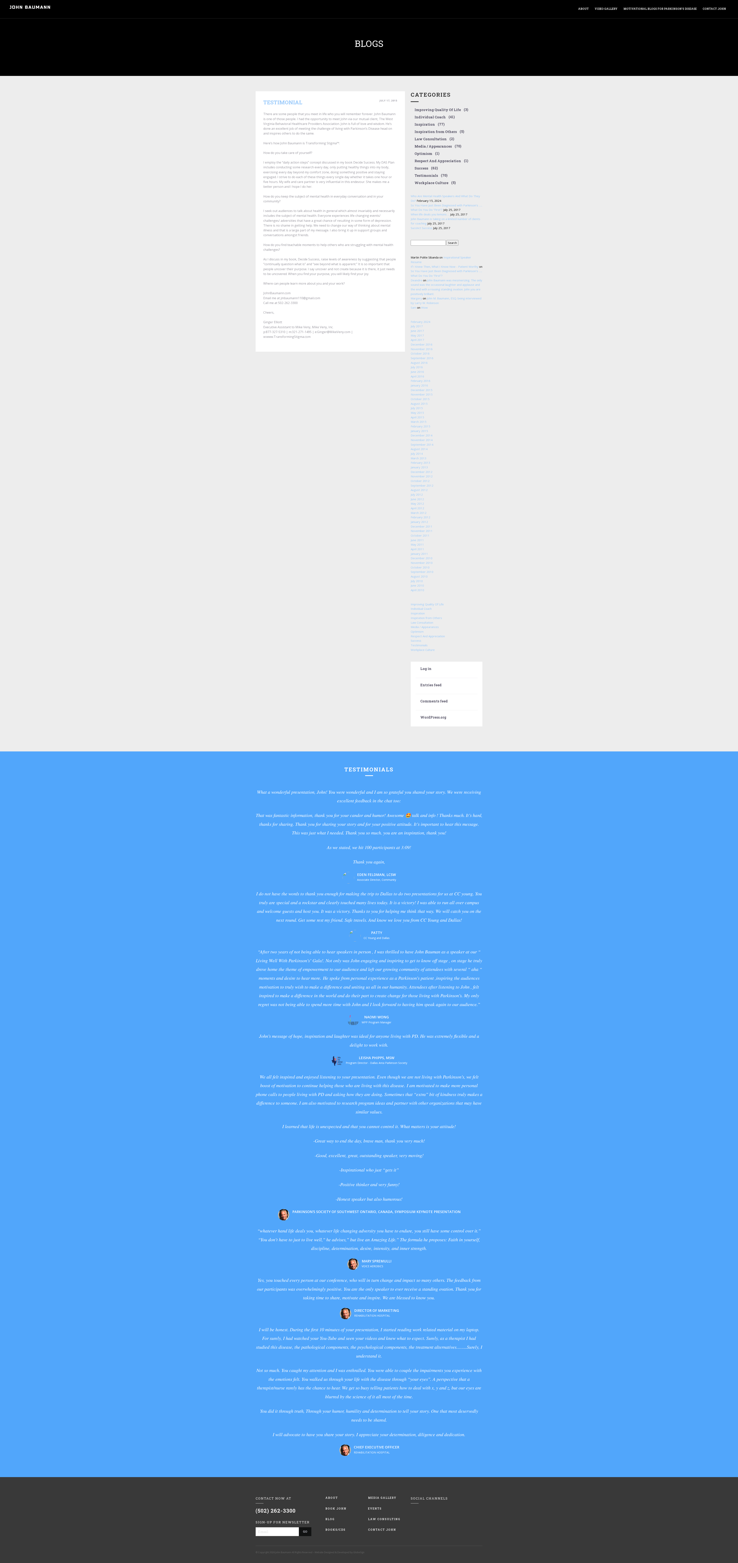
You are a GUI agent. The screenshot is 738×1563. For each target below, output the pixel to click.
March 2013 (418, 458)
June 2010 (417, 585)
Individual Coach (430, 117)
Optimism (423, 154)
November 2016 (422, 349)
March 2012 (418, 513)
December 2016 (421, 344)
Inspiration (425, 124)
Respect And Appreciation (438, 161)
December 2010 (421, 558)
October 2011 (420, 535)
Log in (425, 668)
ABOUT (583, 9)
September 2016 (422, 358)
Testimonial (282, 102)
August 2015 (419, 403)
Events (375, 1508)
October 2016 (420, 353)
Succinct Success (421, 228)
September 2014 (422, 444)
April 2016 (417, 376)
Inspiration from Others (436, 132)
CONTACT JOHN (714, 9)
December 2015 (421, 390)
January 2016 (419, 385)
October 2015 (420, 399)
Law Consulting (384, 1519)
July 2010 (417, 581)
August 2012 (419, 490)
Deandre (416, 280)
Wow (424, 307)
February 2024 (420, 322)
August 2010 (419, 576)
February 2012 (420, 517)
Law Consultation (431, 139)
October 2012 (420, 481)
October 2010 (420, 567)
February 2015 (420, 426)
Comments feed (434, 701)
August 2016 (419, 363)
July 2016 (417, 367)
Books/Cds (335, 1529)
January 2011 (419, 554)
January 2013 (419, 467)
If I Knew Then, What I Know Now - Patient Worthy (444, 266)
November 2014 (422, 440)
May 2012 (417, 503)
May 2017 (417, 335)
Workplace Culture (431, 183)
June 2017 (417, 331)
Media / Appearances (433, 146)
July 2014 (417, 453)
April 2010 (417, 590)
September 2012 (422, 485)
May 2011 (417, 544)
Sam (413, 307)
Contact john (382, 1529)
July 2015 (417, 408)
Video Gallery (606, 9)
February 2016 (420, 381)
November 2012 (422, 476)
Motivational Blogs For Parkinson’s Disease (660, 9)
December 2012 (421, 472)
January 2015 (419, 431)
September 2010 (422, 572)
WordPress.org (433, 717)
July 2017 (417, 326)
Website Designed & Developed (332, 1552)
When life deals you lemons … (430, 214)
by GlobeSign (357, 1552)
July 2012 (417, 494)
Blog (330, 1519)
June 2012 (417, 499)
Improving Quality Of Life (438, 110)
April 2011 (417, 549)
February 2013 (420, 462)
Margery (416, 298)
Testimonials (426, 176)
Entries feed (431, 685)
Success (421, 168)
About (331, 1497)
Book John (336, 1508)
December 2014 (421, 435)
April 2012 (417, 508)
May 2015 (417, 413)
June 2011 (417, 540)
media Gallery (382, 1497)
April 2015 (417, 417)
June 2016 (417, 372)
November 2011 (422, 531)
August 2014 (419, 449)
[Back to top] (726, 1551)
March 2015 (418, 422)
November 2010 (422, 563)
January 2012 (419, 522)
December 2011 (421, 526)
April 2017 (417, 340)
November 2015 (422, 394)
